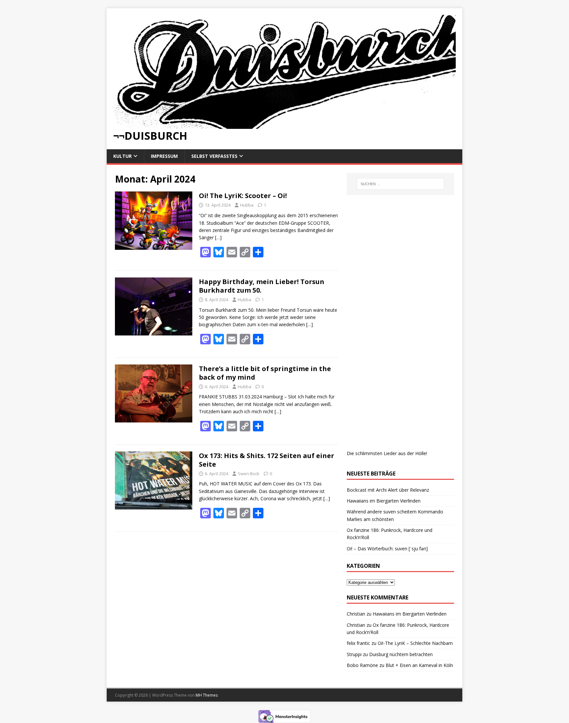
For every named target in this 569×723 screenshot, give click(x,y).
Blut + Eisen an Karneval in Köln (419, 665)
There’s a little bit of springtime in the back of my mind (265, 373)
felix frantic (358, 643)
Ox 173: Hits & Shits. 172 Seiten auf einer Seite (266, 460)
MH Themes (207, 695)
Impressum (164, 156)
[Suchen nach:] (400, 183)
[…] (218, 237)
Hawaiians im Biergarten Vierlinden (383, 501)
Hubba (247, 205)
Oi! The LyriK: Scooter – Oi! (243, 195)
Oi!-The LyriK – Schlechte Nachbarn (415, 643)
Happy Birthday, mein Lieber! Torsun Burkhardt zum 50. (261, 286)
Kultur (122, 156)
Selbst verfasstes (214, 156)
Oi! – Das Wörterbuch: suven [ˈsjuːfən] (387, 548)
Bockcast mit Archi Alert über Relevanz (388, 490)
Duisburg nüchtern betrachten (401, 654)
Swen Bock (248, 474)
